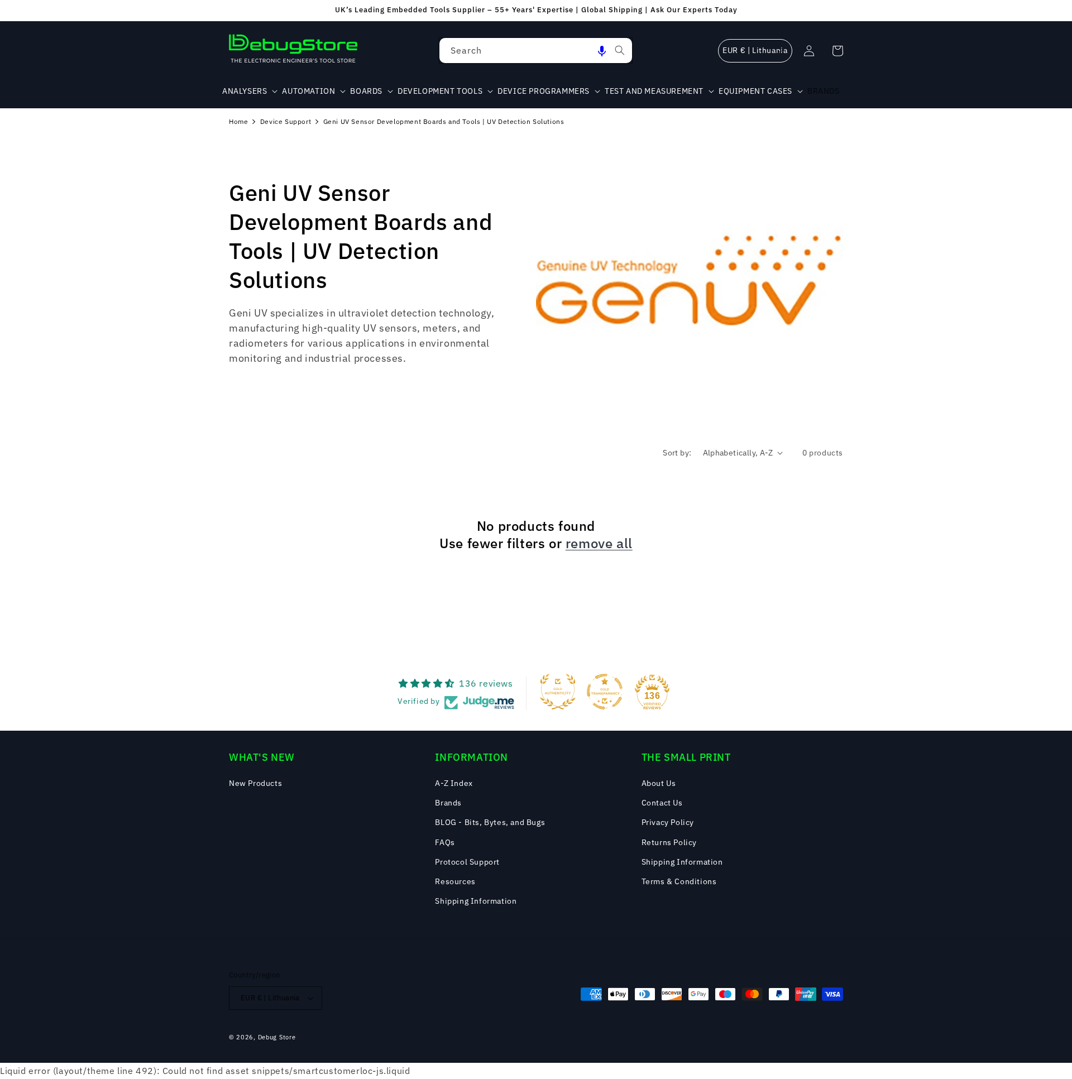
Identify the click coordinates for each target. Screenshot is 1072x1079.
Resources (455, 881)
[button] (602, 50)
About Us (659, 783)
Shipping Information (475, 901)
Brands (448, 803)
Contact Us (662, 803)
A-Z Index (453, 783)
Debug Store (277, 1037)
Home (238, 121)
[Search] (619, 50)
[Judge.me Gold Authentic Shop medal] (558, 691)
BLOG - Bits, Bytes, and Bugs (490, 822)
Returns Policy (669, 842)
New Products (255, 783)
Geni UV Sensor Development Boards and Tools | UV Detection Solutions (443, 121)
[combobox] (535, 50)
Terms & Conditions (679, 881)
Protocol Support (467, 862)
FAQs (444, 842)
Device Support (285, 121)
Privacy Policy (668, 822)
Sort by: (677, 453)
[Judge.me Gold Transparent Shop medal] (605, 691)
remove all (599, 543)
